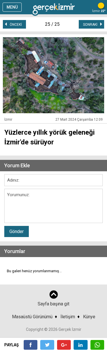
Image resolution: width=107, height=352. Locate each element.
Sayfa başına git (53, 304)
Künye (89, 316)
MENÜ (12, 7)
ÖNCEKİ (14, 25)
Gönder (16, 231)
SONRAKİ (91, 25)
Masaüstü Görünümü (32, 316)
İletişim (67, 316)
